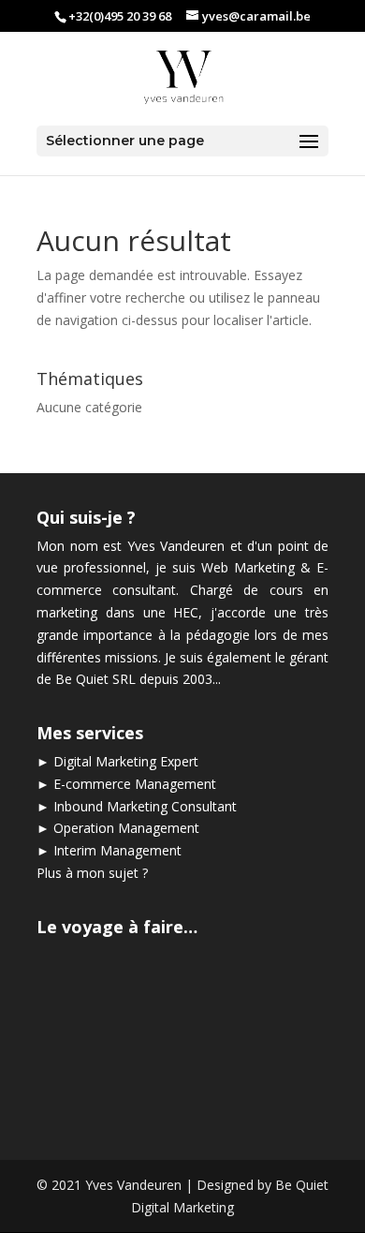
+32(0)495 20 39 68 (119, 15)
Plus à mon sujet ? (92, 873)
